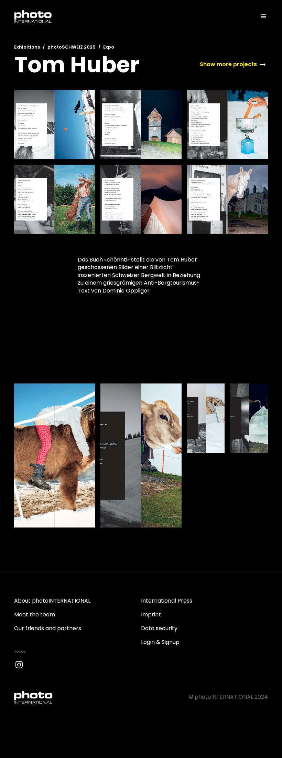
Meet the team (34, 614)
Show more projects (228, 64)
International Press (166, 601)
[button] (260, 16)
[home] (33, 16)
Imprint (151, 614)
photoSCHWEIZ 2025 (71, 47)
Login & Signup (160, 642)
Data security (159, 628)
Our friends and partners (47, 628)
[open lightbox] (54, 124)
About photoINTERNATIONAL (52, 601)
